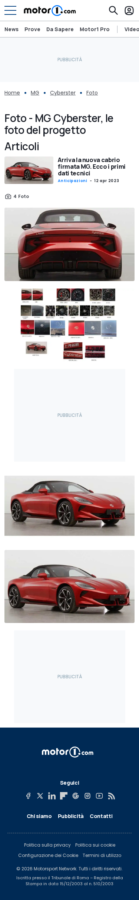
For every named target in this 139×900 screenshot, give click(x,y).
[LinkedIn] (52, 796)
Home (12, 93)
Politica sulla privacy (47, 845)
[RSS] (111, 796)
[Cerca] (113, 10)
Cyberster (63, 93)
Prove (32, 29)
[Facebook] (28, 796)
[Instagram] (87, 796)
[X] (40, 796)
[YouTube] (99, 796)
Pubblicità (71, 816)
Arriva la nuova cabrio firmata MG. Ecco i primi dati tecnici (92, 166)
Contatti (101, 816)
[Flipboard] (63, 796)
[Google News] (75, 796)
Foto (92, 93)
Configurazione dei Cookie (48, 855)
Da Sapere (60, 29)
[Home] (49, 10)
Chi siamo (39, 816)
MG (35, 93)
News (11, 29)
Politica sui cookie (95, 845)
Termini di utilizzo (102, 855)
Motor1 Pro (95, 29)
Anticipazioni (72, 181)
